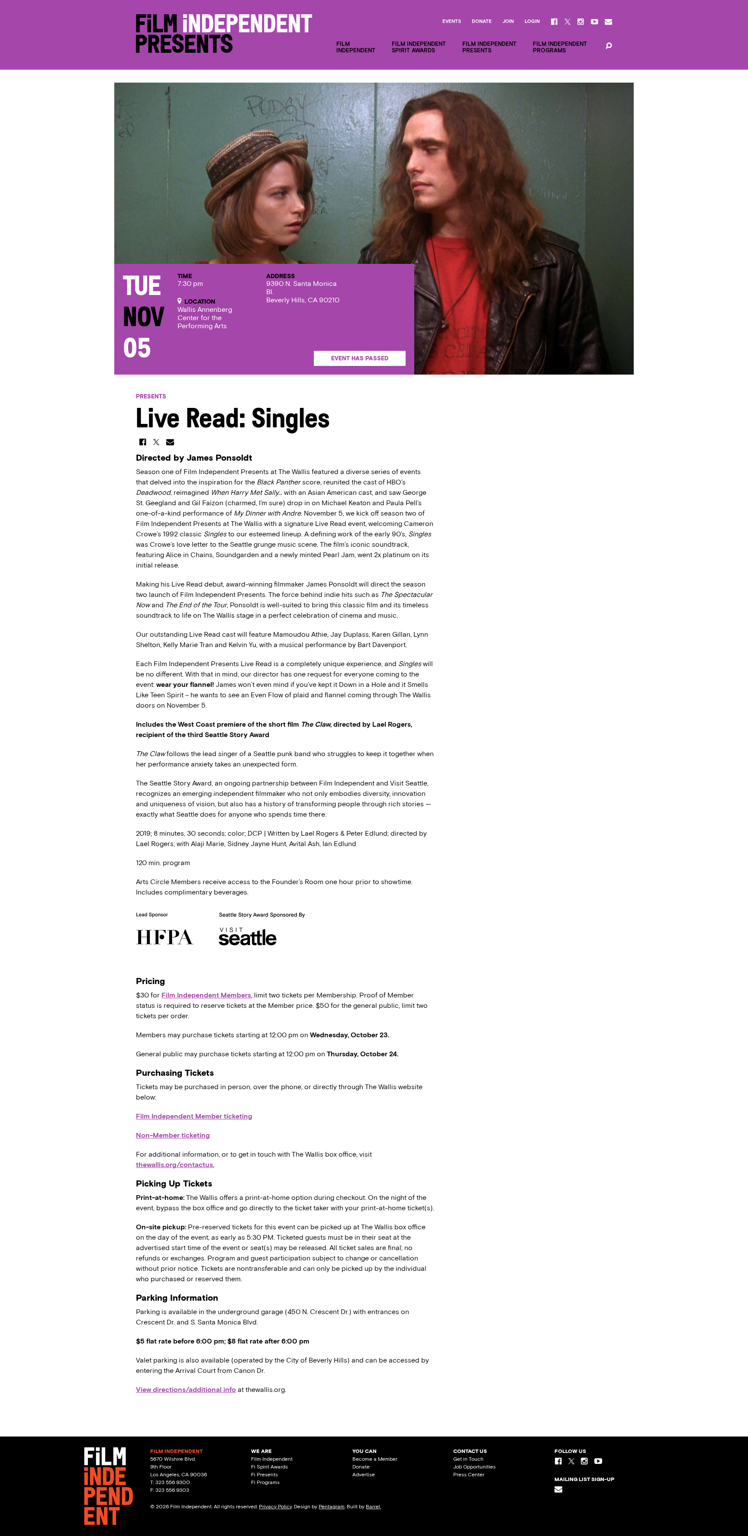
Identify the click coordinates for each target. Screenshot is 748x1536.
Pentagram (332, 1507)
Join (508, 21)
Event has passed (359, 358)
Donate (482, 21)
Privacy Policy (275, 1507)
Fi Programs (265, 1482)
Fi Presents (264, 1475)
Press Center (468, 1475)
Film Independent (272, 1459)
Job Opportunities (474, 1467)
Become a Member (374, 1459)
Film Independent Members (206, 995)
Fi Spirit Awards (269, 1467)
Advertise (363, 1475)
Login (532, 21)
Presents (151, 396)
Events (451, 21)
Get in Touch (468, 1459)
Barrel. (373, 1507)
